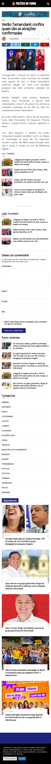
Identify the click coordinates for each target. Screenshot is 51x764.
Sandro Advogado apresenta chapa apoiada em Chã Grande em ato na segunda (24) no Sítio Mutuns (24, 717)
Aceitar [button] (22, 758)
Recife (5, 487)
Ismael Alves (14, 39)
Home (4, 20)
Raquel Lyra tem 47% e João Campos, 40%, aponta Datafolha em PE (31, 170)
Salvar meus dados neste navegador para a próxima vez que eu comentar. (25, 323)
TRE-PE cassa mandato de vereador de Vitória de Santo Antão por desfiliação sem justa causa (30, 192)
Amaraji (5, 402)
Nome (5, 291)
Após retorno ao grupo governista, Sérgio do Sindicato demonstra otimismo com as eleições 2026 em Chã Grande (30, 385)
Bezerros (6, 407)
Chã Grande (7, 416)
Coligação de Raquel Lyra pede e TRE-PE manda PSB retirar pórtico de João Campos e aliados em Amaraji (31, 162)
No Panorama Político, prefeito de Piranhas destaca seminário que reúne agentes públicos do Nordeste (31, 345)
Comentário (7, 266)
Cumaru (5, 426)
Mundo (5, 459)
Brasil (5, 411)
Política (6, 473)
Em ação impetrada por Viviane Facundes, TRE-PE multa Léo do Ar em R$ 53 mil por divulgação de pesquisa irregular (29, 355)
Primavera (7, 483)
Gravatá (6, 445)
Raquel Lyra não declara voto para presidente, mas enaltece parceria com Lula (31, 181)
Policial (6, 468)
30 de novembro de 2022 (31, 39)
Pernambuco (12, 20)
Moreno (6, 454)
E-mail (5, 301)
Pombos (5, 478)
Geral (4, 440)
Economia (6, 430)
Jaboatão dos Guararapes (14, 449)
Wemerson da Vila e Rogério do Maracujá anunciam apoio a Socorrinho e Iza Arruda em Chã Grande (30, 365)
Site (3, 312)
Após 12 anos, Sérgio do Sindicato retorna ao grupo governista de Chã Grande (24, 629)
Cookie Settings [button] (10, 758)
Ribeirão (6, 492)
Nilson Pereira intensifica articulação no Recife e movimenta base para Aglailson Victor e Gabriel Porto (25, 673)
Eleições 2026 (8, 435)
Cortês (5, 421)
